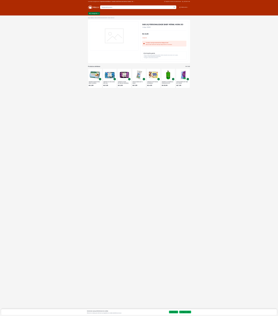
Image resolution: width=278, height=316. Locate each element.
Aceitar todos (173, 312)
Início (89, 17)
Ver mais (187, 66)
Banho (92, 17)
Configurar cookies (185, 312)
